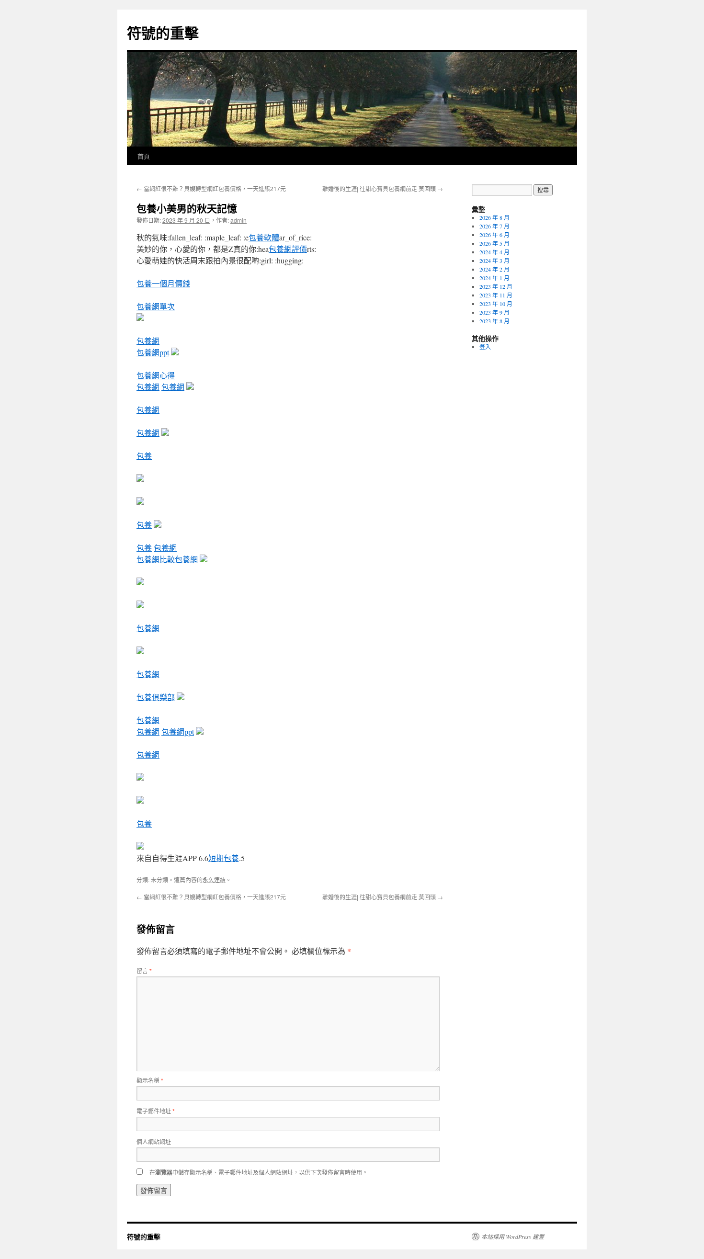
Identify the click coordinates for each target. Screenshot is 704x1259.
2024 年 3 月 (494, 260)
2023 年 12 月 (495, 286)
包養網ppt (152, 352)
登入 (485, 347)
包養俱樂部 (155, 697)
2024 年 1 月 (494, 278)
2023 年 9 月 (494, 312)
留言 (144, 970)
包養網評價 (288, 249)
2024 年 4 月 (494, 252)
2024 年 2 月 (494, 269)
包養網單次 (155, 306)
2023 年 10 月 (495, 303)
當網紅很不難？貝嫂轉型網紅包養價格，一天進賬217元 (211, 188)
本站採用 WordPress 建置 (512, 1236)
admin (238, 220)
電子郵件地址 (155, 1111)
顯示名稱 (149, 1080)
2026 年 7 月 (494, 226)
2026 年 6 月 (494, 234)
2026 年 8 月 (494, 217)
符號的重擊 (163, 32)
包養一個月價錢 (163, 283)
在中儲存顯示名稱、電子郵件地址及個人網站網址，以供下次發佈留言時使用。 (258, 1172)
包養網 (147, 341)
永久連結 (214, 879)
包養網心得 (155, 375)
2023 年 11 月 (495, 295)
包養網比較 (155, 559)
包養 (144, 456)
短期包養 (223, 858)
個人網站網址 (153, 1141)
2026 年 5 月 (494, 243)
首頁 (143, 155)
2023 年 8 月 (494, 321)
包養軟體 (264, 237)
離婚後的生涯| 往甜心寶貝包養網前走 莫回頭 (382, 188)
